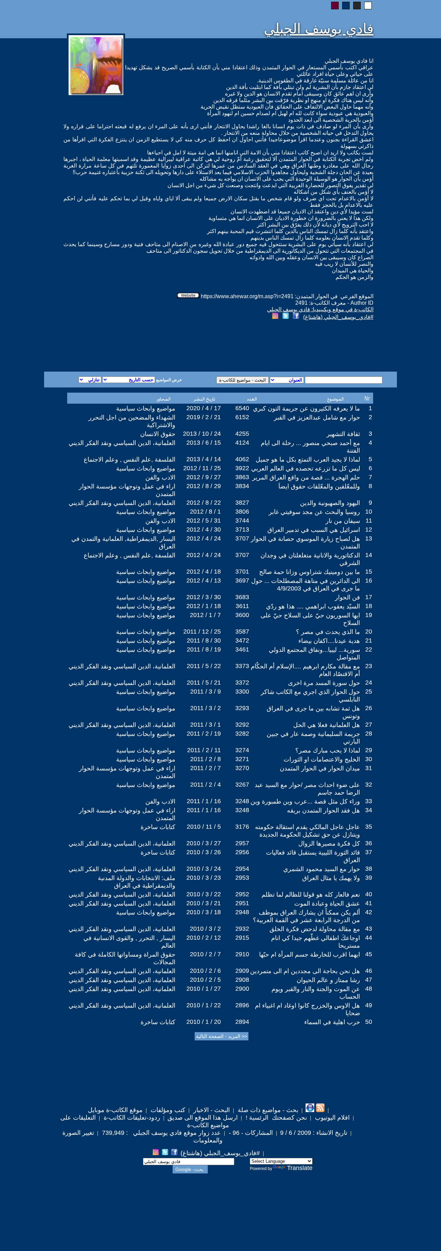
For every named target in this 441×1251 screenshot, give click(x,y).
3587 (242, 631)
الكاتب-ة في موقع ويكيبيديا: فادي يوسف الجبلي (320, 309)
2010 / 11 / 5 (204, 826)
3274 (242, 750)
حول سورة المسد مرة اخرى (324, 682)
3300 (242, 691)
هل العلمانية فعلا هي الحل (326, 725)
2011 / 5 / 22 (204, 666)
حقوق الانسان (157, 434)
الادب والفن (160, 477)
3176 (242, 826)
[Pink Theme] (335, 5)
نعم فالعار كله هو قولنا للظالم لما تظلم (310, 894)
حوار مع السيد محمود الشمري (321, 869)
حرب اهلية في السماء (332, 1022)
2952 (242, 894)
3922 (242, 468)
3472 (242, 640)
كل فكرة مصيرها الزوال (329, 843)
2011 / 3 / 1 (205, 724)
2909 (242, 970)
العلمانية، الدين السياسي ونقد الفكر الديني (122, 443)
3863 (242, 477)
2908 (242, 979)
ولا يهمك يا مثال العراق (331, 878)
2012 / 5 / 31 (203, 520)
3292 (242, 724)
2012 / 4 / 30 (203, 529)
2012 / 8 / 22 (203, 502)
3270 (242, 768)
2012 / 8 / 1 (205, 511)
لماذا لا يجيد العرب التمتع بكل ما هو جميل (308, 459)
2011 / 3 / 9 (205, 691)
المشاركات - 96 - (250, 1132)
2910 (242, 954)
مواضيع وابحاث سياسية (145, 408)
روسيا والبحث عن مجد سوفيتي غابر (314, 511)
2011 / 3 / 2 (205, 708)
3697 (242, 580)
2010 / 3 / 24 (203, 868)
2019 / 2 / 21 (203, 417)
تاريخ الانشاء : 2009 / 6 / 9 (313, 1132)
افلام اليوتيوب (331, 1117)
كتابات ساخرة (158, 827)
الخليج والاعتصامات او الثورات (322, 759)
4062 (242, 459)
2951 (242, 903)
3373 (242, 666)
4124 (242, 442)
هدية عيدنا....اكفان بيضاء (329, 640)
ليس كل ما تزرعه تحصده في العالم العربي (305, 468)
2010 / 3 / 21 (203, 903)
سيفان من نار (343, 520)
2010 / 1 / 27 (203, 988)
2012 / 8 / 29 (203, 486)
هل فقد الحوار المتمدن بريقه (323, 810)
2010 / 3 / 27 (203, 843)
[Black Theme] (357, 5)
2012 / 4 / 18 (203, 571)
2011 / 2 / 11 (204, 750)
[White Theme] (368, 5)
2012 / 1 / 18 (203, 606)
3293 (242, 708)
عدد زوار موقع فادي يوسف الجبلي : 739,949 (160, 1132)
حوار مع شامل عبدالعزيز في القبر (317, 417)
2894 (242, 1021)
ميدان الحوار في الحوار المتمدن (320, 768)
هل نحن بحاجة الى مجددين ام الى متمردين (305, 971)
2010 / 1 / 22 (203, 1005)
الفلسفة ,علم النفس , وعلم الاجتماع (129, 459)
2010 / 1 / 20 (203, 1021)
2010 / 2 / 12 (203, 937)
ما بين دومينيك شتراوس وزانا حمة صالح (309, 571)
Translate (299, 1167)
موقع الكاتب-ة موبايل (115, 1110)
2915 (242, 937)
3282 (242, 733)
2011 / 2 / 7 (205, 768)
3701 (242, 571)
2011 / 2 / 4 (205, 784)
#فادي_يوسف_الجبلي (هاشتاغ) (338, 317)
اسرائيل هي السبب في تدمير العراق (313, 529)
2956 (242, 852)
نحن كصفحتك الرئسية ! (275, 1117)
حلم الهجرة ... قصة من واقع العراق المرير (306, 477)
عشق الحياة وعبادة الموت (327, 903)
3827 (242, 502)
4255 (242, 433)
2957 (242, 843)
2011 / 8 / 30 (204, 640)
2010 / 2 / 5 (205, 979)
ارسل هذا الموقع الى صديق (202, 1117)
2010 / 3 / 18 (203, 912)
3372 (242, 682)
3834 (242, 486)
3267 (242, 784)
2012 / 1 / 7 (205, 615)
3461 (242, 649)
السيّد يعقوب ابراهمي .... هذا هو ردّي (313, 606)
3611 (242, 606)
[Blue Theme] (346, 5)
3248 (242, 801)
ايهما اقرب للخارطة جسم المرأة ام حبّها (309, 954)
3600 (242, 615)
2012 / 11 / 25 (202, 468)
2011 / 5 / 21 (204, 682)
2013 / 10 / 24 (202, 433)
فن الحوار (347, 597)
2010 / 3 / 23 (203, 877)
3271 (242, 759)
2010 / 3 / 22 (203, 894)
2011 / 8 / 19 (204, 649)
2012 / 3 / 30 (203, 597)
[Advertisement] (137, 346)
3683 (242, 597)
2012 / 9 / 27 (203, 477)
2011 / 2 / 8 (205, 759)
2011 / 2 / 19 (204, 733)
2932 (242, 928)
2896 (242, 1005)
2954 (242, 868)
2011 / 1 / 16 (204, 801)
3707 (242, 538)
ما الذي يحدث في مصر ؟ (328, 631)
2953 (242, 877)
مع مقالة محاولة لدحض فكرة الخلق (314, 929)
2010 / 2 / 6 (205, 970)
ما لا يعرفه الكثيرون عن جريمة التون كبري (306, 408)
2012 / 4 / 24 (203, 538)
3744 (242, 520)
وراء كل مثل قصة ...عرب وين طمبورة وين (305, 801)
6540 (242, 408)
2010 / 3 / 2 (205, 928)
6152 (242, 417)
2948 (242, 912)
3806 (242, 511)
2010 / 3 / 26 (203, 852)
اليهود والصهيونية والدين (330, 503)
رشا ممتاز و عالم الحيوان (328, 980)
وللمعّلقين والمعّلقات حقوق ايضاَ (319, 486)
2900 (242, 988)
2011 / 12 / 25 (202, 631)
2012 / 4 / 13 (203, 580)
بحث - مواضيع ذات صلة (267, 1110)
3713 (242, 529)
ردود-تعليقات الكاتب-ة (131, 1117)
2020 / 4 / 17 (203, 408)
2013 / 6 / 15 (203, 442)
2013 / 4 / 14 (203, 459)
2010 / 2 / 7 (205, 954)
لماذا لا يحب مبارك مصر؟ (327, 750)
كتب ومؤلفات (167, 1110)
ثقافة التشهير (343, 434)
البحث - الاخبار (211, 1110)
